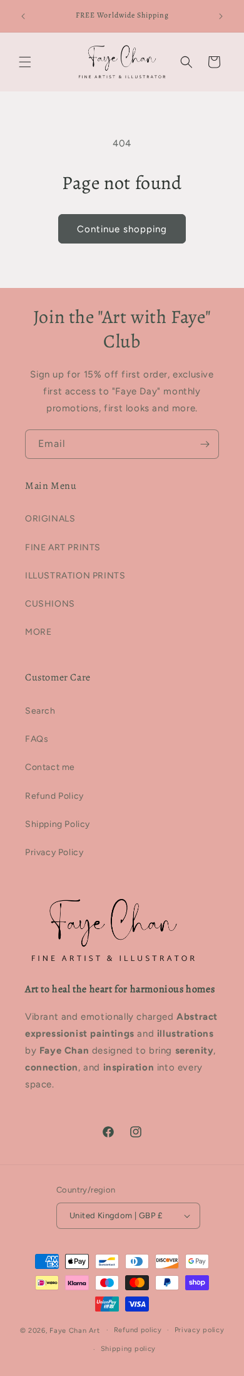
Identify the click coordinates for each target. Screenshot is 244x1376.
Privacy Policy (54, 852)
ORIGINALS (50, 518)
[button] (25, 62)
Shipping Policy (57, 824)
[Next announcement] (221, 16)
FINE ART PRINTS (63, 547)
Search (40, 711)
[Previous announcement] (23, 16)
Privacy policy (200, 1330)
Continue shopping (122, 229)
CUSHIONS (50, 603)
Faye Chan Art (74, 1330)
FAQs (36, 739)
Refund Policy (54, 796)
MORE (38, 632)
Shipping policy (128, 1349)
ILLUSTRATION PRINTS (75, 575)
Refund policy (138, 1330)
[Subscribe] (204, 444)
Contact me (50, 767)
